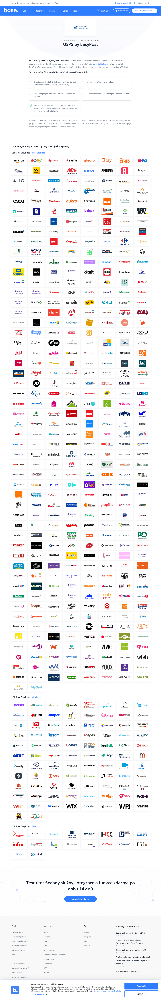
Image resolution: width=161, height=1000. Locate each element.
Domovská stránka (68, 40)
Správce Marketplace (20, 941)
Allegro (46, 932)
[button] (103, 11)
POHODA (47, 972)
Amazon (47, 937)
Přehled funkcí (17, 932)
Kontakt (87, 932)
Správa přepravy (18, 963)
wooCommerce (50, 950)
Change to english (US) (123, 3)
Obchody (36, 697)
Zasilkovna (48, 963)
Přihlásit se (123, 11)
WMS (35, 826)
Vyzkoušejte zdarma (143, 11)
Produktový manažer (20, 946)
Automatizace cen (18, 950)
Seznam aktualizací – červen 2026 (131, 933)
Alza (45, 946)
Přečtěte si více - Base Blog (127, 971)
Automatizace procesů (20, 968)
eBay (45, 941)
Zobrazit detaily (37, 994)
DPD (45, 968)
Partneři (87, 946)
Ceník (65, 11)
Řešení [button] (39, 11)
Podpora (87, 937)
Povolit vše (141, 986)
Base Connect (17, 972)
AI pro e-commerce (19, 977)
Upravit (140, 994)
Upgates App (49, 959)
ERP (13, 959)
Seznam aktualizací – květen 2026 (131, 950)
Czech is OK (144, 3)
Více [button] (75, 11)
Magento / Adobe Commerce (55, 954)
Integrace (53, 11)
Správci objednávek (100, 64)
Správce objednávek (19, 937)
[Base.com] (11, 11)
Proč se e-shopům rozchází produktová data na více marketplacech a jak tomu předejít (133, 960)
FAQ (85, 941)
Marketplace (38, 152)
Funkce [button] (25, 11)
